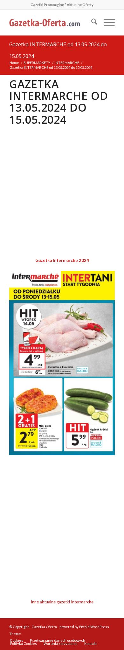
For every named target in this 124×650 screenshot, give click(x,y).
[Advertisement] (62, 192)
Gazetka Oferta (44, 627)
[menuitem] (91, 22)
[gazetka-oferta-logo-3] (51, 22)
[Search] (91, 22)
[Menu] (106, 22)
